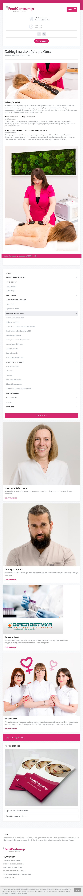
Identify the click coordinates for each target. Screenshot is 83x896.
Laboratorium (12, 393)
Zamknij (77, 890)
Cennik (9, 402)
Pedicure (9, 375)
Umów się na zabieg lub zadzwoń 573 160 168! (20, 256)
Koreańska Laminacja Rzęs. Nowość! (19, 388)
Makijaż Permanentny (14, 384)
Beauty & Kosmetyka (15, 362)
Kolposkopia (10, 291)
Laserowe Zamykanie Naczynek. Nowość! (20, 327)
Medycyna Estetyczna (16, 277)
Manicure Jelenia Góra (12, 867)
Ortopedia (11, 295)
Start (9, 273)
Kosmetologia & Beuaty (13, 860)
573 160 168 (43, 41)
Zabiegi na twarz (12, 349)
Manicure (9, 371)
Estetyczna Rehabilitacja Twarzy (18, 340)
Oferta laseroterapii (16, 300)
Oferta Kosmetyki (12, 366)
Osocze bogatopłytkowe (14, 357)
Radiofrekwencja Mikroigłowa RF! (18, 331)
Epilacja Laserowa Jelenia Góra (17, 874)
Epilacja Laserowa (12, 322)
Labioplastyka (11, 286)
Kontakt (10, 406)
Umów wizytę (42, 415)
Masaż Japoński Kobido (14, 344)
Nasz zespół (11, 397)
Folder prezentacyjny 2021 (18, 816)
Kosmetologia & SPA (15, 313)
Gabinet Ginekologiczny (13, 864)
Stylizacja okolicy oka (14, 380)
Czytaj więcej (11, 498)
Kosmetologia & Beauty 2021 (18, 811)
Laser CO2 (10, 304)
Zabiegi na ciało (12, 353)
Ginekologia (11, 282)
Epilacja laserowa (12, 309)
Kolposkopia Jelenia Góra (14, 871)
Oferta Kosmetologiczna (15, 318)
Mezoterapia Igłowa (13, 335)
